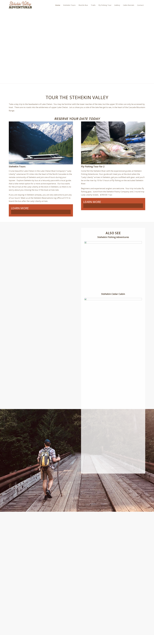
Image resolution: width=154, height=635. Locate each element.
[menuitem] (58, 5)
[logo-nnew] (20, 5)
